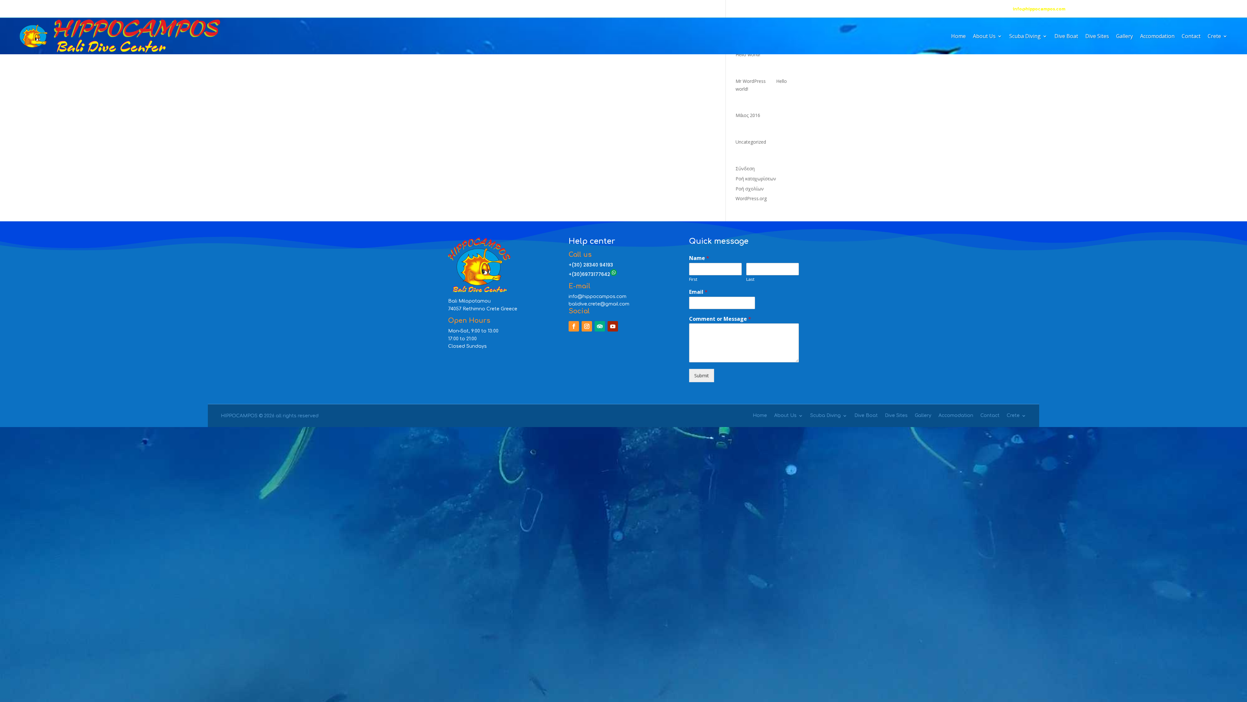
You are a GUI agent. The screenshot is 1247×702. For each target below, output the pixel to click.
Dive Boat (1066, 37)
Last (750, 279)
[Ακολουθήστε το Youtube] (63, 9)
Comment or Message (720, 319)
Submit (701, 375)
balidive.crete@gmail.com (599, 304)
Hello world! (748, 54)
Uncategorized (751, 142)
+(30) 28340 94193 (1205, 9)
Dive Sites (1097, 37)
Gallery (1124, 37)
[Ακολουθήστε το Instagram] (37, 9)
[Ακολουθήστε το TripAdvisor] (50, 9)
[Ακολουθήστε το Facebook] (24, 9)
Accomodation (1157, 37)
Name (699, 258)
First (693, 279)
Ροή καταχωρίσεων (756, 179)
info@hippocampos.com (1039, 9)
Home (958, 37)
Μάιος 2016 (748, 115)
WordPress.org (751, 198)
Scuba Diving (1025, 37)
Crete (1214, 37)
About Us (984, 37)
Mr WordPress (751, 81)
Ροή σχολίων (750, 189)
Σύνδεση (745, 168)
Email (698, 292)
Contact (1191, 37)
